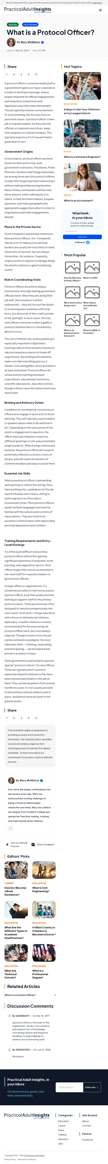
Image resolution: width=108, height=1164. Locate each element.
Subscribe (82, 237)
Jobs (60, 1143)
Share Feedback (45, 844)
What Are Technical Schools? (10, 974)
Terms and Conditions (27, 1159)
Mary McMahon (30, 42)
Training (62, 1134)
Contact (86, 1125)
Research (63, 1139)
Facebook (87, 1139)
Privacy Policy (10, 1159)
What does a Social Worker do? (90, 305)
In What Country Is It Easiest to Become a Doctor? (44, 931)
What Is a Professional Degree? (40, 974)
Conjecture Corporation (34, 1155)
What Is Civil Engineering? (40, 889)
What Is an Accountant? (79, 200)
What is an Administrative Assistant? (71, 333)
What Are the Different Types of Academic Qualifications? (15, 932)
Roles (67, 151)
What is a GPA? (90, 278)
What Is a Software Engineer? (82, 156)
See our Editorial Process (19, 844)
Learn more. (97, 3)
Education (39, 883)
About (85, 1121)
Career (9, 883)
